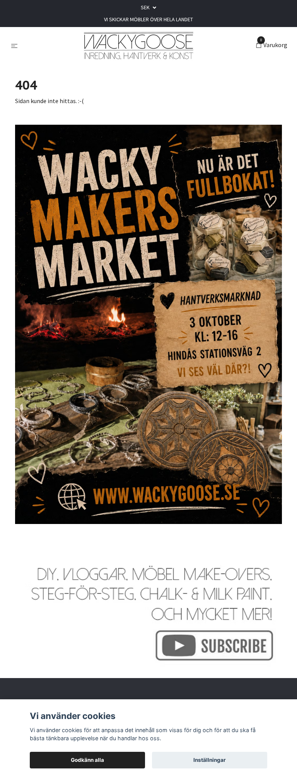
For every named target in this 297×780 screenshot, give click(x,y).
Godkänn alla (87, 760)
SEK (146, 7)
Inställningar (209, 760)
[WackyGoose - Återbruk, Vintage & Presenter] (138, 45)
